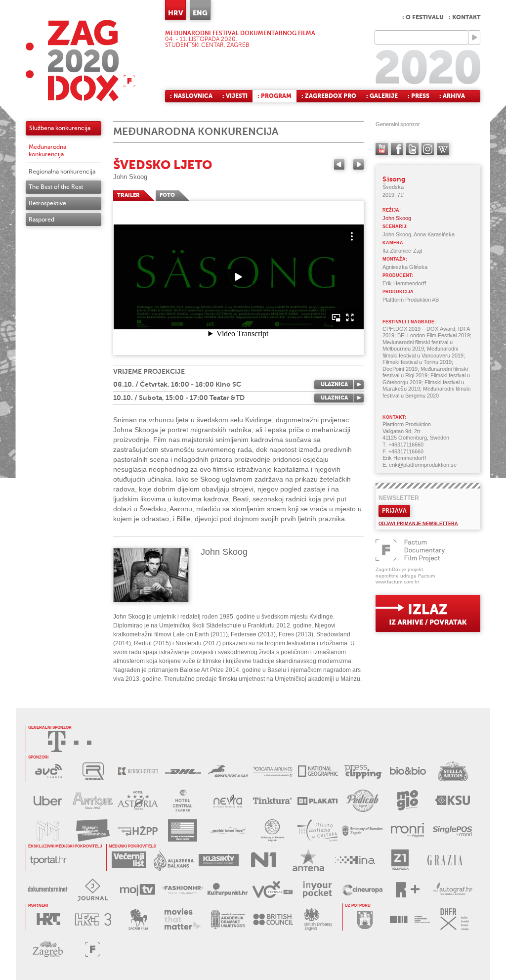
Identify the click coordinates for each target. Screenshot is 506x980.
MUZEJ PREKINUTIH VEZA (93, 830)
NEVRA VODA (228, 801)
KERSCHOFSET (138, 771)
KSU (452, 801)
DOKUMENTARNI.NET (48, 890)
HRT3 (93, 919)
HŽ (138, 830)
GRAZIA (445, 860)
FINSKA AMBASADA (273, 830)
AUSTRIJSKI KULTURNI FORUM (228, 830)
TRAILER (128, 195)
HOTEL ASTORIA (138, 801)
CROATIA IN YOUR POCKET (317, 890)
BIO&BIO (408, 771)
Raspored (41, 219)
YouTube (382, 149)
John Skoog (130, 176)
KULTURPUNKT (228, 890)
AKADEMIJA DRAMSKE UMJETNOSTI (228, 919)
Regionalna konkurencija (62, 171)
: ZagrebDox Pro (328, 95)
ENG (200, 13)
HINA (355, 860)
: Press (418, 95)
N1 (264, 860)
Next (358, 164)
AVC (48, 771)
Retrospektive (47, 203)
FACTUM (93, 949)
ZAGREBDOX (80, 60)
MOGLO (407, 801)
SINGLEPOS (452, 830)
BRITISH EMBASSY (318, 919)
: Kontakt (464, 17)
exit (428, 613)
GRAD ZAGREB (365, 919)
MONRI (407, 830)
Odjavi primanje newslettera (418, 523)
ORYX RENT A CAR (228, 771)
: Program (274, 95)
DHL (183, 771)
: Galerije (382, 95)
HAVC (410, 919)
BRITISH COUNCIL (273, 919)
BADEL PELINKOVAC (93, 801)
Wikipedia (443, 149)
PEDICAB (362, 801)
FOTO (167, 195)
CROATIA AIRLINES (273, 771)
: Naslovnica (191, 95)
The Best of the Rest (56, 186)
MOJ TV (138, 890)
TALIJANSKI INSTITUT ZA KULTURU (317, 830)
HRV (175, 13)
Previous (339, 164)
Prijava (394, 510)
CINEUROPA (362, 890)
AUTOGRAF (452, 890)
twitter (412, 149)
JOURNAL (93, 890)
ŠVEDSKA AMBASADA (362, 830)
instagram (428, 149)
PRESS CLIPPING (363, 771)
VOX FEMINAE (273, 890)
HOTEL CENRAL (183, 801)
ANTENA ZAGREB (309, 860)
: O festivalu (423, 17)
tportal (48, 860)
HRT (48, 919)
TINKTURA (273, 801)
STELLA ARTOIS (453, 771)
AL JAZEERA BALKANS (174, 860)
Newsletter (399, 497)
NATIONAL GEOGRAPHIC (318, 771)
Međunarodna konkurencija (47, 150)
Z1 (400, 860)
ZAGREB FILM (138, 919)
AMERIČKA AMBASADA (183, 830)
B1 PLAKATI (317, 801)
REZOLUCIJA (93, 771)
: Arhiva (452, 95)
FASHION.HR (183, 890)
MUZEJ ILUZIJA (48, 830)
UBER (48, 801)
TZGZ (48, 949)
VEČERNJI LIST (129, 860)
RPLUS (407, 890)
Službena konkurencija (59, 128)
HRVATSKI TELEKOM (69, 741)
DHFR (455, 919)
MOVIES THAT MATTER (183, 919)
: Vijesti (235, 95)
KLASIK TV (219, 860)
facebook (397, 149)
